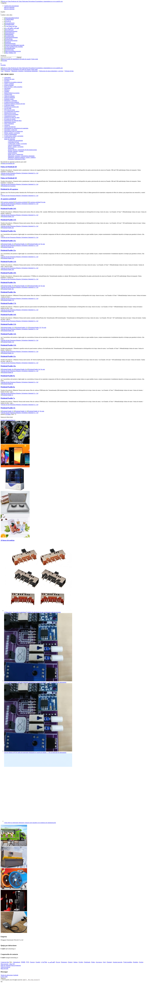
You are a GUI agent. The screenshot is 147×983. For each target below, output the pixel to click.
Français (32, 962)
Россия (58, 962)
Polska (93, 962)
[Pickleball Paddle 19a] (7, 286)
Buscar (19, 57)
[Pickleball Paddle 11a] (7, 353)
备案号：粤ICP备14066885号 (31, 980)
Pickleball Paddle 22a (8, 250)
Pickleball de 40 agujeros (9, 189)
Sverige (141, 962)
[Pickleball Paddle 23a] (7, 244)
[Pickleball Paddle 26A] (7, 205)
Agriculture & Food (13, 142)
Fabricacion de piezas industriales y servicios (51, 71)
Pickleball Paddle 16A (8, 314)
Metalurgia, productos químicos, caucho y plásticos (21, 157)
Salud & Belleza (12, 153)
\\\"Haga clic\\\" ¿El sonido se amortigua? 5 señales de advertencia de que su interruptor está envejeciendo (32, 612)
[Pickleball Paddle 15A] (7, 327)
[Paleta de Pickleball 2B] (7, 163)
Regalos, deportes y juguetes (15, 151)
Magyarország (4, 964)
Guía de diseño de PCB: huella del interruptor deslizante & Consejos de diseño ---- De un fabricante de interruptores (35, 682)
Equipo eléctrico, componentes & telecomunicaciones (22, 149)
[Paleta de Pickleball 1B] (7, 174)
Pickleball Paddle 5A (8, 408)
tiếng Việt (12, 964)
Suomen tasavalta (117, 962)
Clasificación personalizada (11, 6)
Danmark (109, 962)
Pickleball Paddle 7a (8, 398)
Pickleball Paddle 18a (8, 292)
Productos (7, 71)
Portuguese (64, 962)
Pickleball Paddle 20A (8, 273)
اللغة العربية (51, 962)
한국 (27, 962)
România (135, 962)
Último (9, 414)
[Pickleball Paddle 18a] (7, 289)
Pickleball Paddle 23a (8, 241)
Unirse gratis (34, 59)
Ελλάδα (81, 962)
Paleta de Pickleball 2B (9, 167)
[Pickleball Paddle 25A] (7, 216)
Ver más (43, 202)
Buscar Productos (16, 965)
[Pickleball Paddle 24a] (7, 227)
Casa (2, 71)
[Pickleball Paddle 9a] (7, 372)
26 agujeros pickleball (8, 199)
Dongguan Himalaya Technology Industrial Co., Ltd (24, 173)
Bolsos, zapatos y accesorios (15, 146)
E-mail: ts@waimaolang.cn (8, 420)
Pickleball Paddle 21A (8, 261)
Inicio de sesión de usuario (23, 59)
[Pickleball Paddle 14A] (7, 330)
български (99, 962)
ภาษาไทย (44, 962)
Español (38, 962)
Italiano (76, 962)
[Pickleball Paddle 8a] (7, 383)
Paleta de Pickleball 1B (9, 178)
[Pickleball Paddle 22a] (7, 247)
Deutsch (70, 962)
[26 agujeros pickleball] (7, 202)
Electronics (10, 148)
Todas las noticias (5, 967)
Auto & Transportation (13, 145)
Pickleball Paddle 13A (8, 345)
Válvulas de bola (69, 71)
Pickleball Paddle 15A (8, 324)
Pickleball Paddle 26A (8, 208)
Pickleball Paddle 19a (8, 282)
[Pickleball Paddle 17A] (7, 300)
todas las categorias (9, 7)
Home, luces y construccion (15, 154)
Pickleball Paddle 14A (8, 334)
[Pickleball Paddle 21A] (7, 258)
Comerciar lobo (5, 962)
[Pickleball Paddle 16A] (7, 311)
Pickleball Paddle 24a (8, 231)
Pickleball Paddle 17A (8, 303)
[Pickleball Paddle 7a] (7, 395)
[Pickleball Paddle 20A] (7, 269)
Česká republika (127, 962)
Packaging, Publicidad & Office (16, 159)
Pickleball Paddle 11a (8, 356)
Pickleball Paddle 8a (8, 387)
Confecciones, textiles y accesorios (17, 143)
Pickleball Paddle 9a (8, 376)
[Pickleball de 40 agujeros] (8, 186)
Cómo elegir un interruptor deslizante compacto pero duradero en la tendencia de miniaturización (30, 822)
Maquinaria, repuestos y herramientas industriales (24, 71)
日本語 (23, 962)
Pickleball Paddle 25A (8, 220)
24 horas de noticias (7, 540)
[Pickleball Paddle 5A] (7, 411)
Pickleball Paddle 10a (8, 366)
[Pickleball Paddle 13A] (7, 342)
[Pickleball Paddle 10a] (7, 369)
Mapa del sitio (4, 968)
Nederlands (87, 962)
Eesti (104, 962)
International (16, 962)
